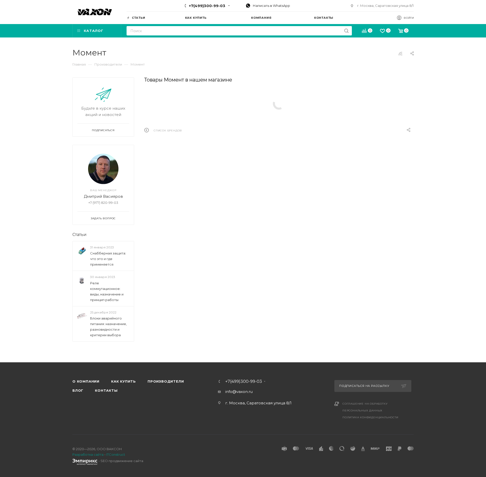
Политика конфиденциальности (370, 417)
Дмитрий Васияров (103, 196)
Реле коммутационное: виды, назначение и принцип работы (107, 291)
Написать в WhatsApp (271, 6)
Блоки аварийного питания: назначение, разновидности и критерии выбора (108, 326)
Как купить (123, 381)
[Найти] (346, 30)
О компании (85, 381)
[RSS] (400, 53)
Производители (166, 381)
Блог (77, 390)
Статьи (79, 234)
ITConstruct (115, 454)
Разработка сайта (88, 454)
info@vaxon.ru (239, 391)
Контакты (106, 390)
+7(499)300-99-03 (207, 5)
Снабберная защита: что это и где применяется (108, 258)
